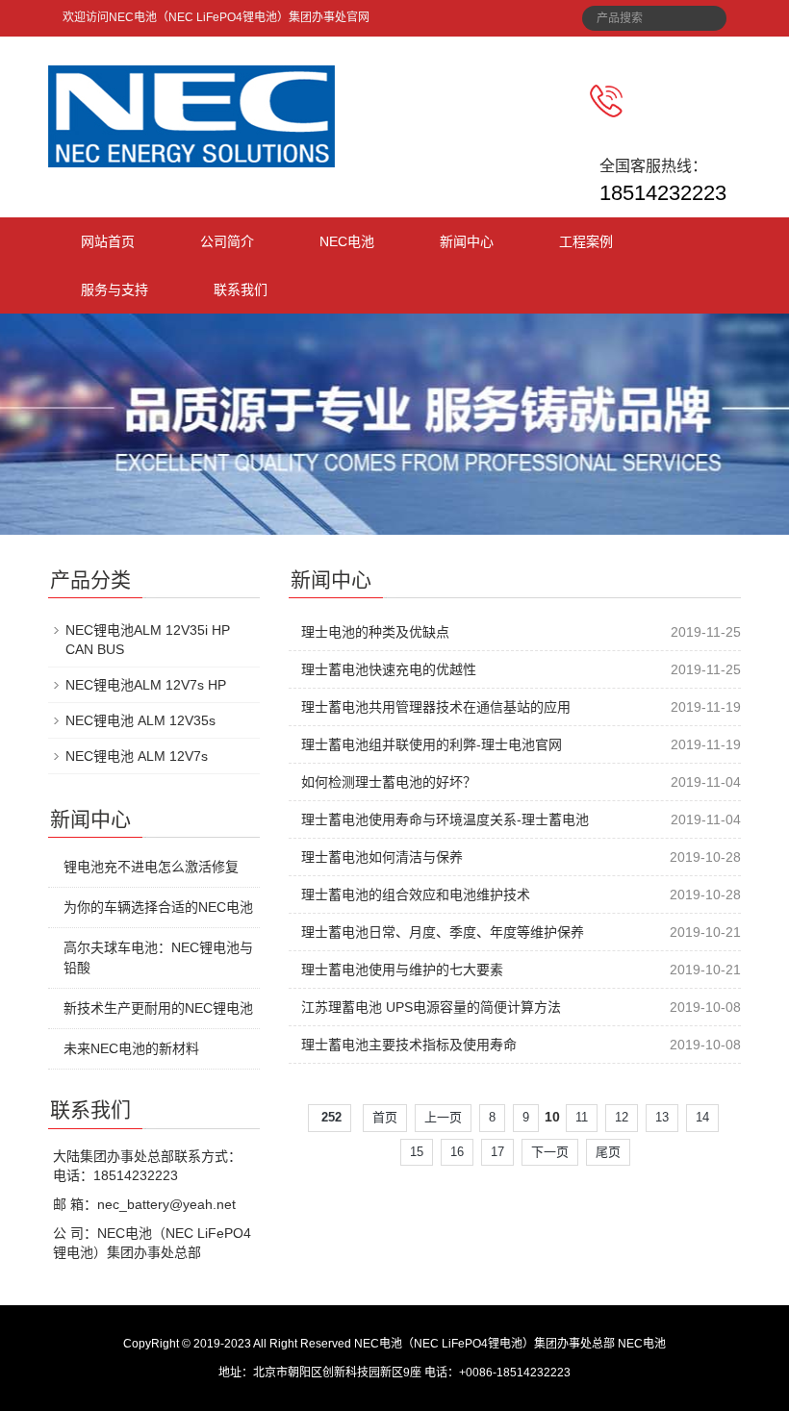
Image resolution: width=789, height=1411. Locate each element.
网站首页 (108, 241)
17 (497, 1152)
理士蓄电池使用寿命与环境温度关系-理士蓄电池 (445, 819)
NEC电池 (346, 241)
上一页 (443, 1117)
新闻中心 (467, 241)
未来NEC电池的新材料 (131, 1048)
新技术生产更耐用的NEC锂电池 (158, 1008)
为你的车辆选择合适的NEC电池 (158, 907)
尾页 (608, 1152)
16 (457, 1152)
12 (621, 1117)
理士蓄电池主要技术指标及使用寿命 (409, 1044)
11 (581, 1117)
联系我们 (240, 289)
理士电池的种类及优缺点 (375, 632)
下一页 (550, 1152)
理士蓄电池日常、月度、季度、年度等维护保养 (442, 932)
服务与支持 (114, 289)
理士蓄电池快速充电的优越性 (388, 669)
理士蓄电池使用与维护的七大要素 (402, 969)
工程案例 (586, 241)
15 (416, 1152)
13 (662, 1117)
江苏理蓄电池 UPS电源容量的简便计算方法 (431, 1007)
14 (702, 1117)
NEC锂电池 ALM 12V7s (136, 756)
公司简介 (227, 241)
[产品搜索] (705, 12)
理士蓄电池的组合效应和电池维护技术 (415, 894)
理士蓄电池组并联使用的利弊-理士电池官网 (431, 744)
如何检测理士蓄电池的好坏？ (388, 782)
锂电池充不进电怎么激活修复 (151, 866)
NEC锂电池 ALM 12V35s (140, 720)
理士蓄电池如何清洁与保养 (382, 857)
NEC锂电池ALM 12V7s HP (145, 685)
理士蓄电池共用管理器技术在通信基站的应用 (436, 707)
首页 (384, 1117)
